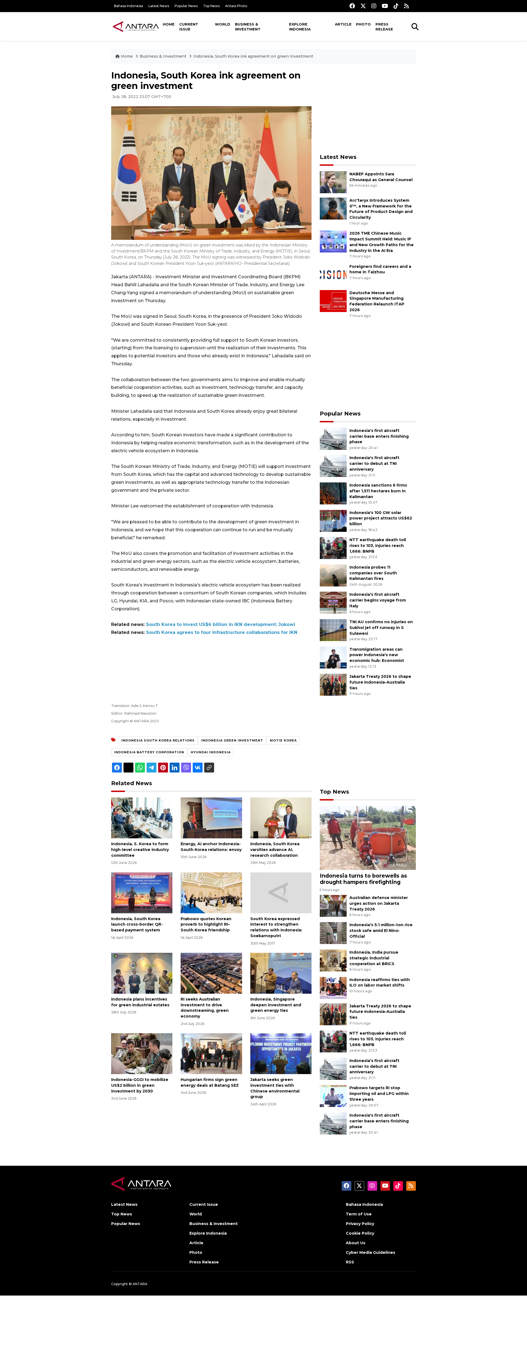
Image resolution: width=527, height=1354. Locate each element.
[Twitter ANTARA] (363, 6)
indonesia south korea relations (158, 740)
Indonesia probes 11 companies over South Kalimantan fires (373, 573)
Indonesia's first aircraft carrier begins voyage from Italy (377, 600)
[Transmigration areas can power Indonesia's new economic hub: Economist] (333, 657)
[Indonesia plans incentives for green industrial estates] (141, 973)
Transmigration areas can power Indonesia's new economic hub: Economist (376, 655)
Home (169, 24)
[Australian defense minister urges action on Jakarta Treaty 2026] (333, 905)
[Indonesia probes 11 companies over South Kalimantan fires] (333, 575)
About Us (355, 1242)
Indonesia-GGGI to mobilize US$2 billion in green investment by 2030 (139, 1085)
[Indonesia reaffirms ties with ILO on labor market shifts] (333, 987)
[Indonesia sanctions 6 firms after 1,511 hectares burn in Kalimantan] (333, 493)
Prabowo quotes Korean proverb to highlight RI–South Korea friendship (206, 924)
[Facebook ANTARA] (352, 6)
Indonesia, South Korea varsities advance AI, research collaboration (274, 849)
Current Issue (188, 26)
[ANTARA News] (136, 26)
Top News (211, 6)
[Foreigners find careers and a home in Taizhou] (333, 274)
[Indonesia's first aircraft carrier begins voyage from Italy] (333, 602)
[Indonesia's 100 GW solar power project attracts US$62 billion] (333, 520)
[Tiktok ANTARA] (396, 6)
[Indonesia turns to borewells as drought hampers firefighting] (368, 837)
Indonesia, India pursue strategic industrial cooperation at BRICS (373, 958)
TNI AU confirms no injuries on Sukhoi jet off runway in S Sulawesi (381, 627)
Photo (363, 24)
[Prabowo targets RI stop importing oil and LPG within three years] (333, 1096)
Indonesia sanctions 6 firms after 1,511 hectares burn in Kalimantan (378, 491)
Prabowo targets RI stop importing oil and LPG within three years (379, 1093)
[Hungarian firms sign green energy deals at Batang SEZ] (211, 1053)
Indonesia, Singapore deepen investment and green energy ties (275, 1005)
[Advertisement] (368, 108)
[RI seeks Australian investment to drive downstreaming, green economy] (211, 973)
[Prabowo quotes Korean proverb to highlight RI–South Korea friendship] (211, 892)
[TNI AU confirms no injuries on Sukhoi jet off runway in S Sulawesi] (333, 629)
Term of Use (359, 1214)
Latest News (158, 6)
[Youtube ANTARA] (385, 6)
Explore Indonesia (300, 26)
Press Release (384, 26)
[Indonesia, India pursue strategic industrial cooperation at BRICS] (333, 960)
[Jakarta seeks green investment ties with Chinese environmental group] (281, 1053)
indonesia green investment (232, 740)
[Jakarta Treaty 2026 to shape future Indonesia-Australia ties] (333, 684)
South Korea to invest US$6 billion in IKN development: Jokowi (220, 624)
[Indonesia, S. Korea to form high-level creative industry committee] (141, 817)
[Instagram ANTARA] (373, 6)
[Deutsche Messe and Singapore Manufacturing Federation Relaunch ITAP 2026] (333, 300)
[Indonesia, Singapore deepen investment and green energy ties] (281, 973)
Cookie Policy (360, 1233)
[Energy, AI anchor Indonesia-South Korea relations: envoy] (211, 817)
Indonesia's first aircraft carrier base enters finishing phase (379, 436)
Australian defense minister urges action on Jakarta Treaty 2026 (378, 903)
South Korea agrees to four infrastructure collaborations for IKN (221, 632)
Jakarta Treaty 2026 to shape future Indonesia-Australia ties (380, 682)
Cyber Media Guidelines (370, 1252)
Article (343, 24)
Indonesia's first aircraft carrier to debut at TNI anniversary (374, 463)
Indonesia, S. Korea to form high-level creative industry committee (140, 849)
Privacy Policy (360, 1223)
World (222, 24)
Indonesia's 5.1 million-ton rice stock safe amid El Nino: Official (381, 930)
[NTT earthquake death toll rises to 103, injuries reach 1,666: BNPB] (333, 547)
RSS (350, 1262)
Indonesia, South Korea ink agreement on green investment (253, 56)
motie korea (283, 740)
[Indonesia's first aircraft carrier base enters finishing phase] (333, 438)
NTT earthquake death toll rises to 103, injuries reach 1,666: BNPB (377, 545)
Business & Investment (247, 26)
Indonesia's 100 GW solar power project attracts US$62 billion (380, 518)
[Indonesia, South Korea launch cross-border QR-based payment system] (141, 892)
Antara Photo (236, 6)
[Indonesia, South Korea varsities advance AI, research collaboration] (281, 817)
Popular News (186, 6)
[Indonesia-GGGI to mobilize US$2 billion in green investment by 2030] (141, 1053)
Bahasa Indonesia (128, 6)
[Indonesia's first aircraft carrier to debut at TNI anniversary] (333, 465)
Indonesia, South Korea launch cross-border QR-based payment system (137, 924)
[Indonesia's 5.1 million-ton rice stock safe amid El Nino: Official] (333, 933)
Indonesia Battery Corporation (149, 752)
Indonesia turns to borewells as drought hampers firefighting (363, 878)
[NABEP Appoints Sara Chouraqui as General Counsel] (333, 181)
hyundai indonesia (211, 752)
